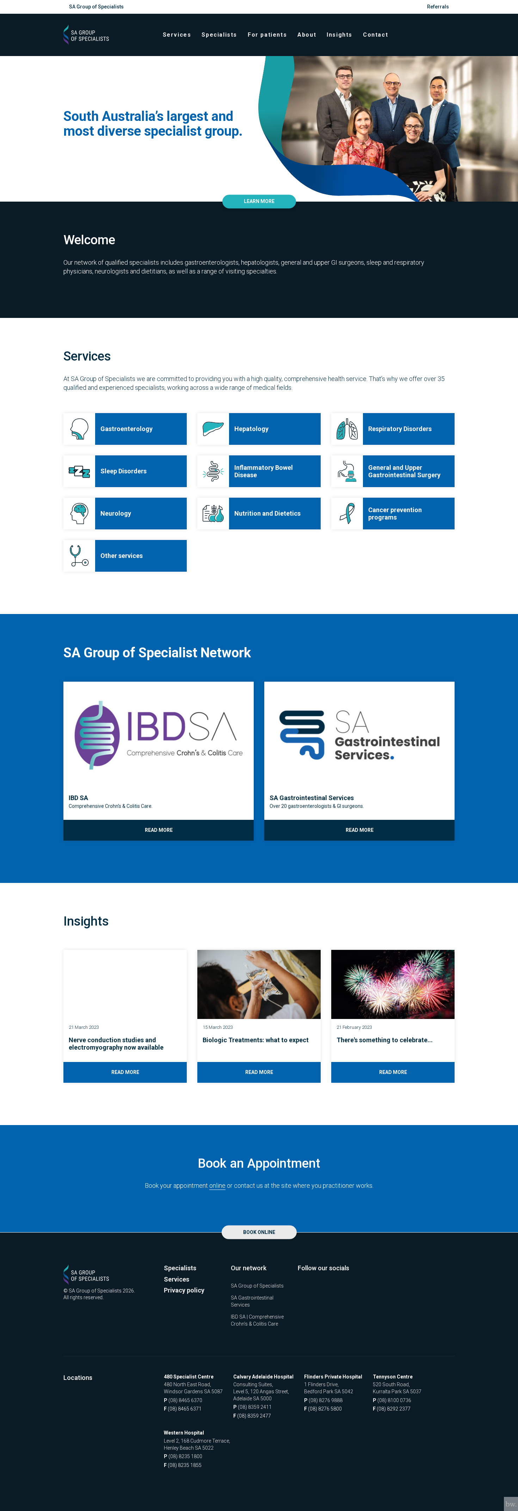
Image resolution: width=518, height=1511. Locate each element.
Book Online (259, 1232)
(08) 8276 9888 (323, 1400)
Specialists (219, 34)
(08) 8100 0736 (392, 1400)
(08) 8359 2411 (252, 1407)
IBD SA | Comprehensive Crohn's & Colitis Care (257, 1320)
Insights (339, 34)
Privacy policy (184, 1290)
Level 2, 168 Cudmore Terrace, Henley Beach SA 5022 (197, 1444)
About (306, 34)
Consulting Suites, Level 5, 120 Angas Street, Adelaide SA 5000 (261, 1391)
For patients (267, 34)
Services (177, 34)
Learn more (259, 201)
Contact (375, 34)
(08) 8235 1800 (183, 1456)
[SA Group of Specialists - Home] (86, 34)
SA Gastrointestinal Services (252, 1301)
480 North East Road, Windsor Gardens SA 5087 (193, 1388)
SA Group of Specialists (96, 7)
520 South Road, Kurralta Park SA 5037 (397, 1388)
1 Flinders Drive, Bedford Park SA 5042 (328, 1388)
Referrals (438, 7)
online (217, 1185)
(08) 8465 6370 (183, 1400)
